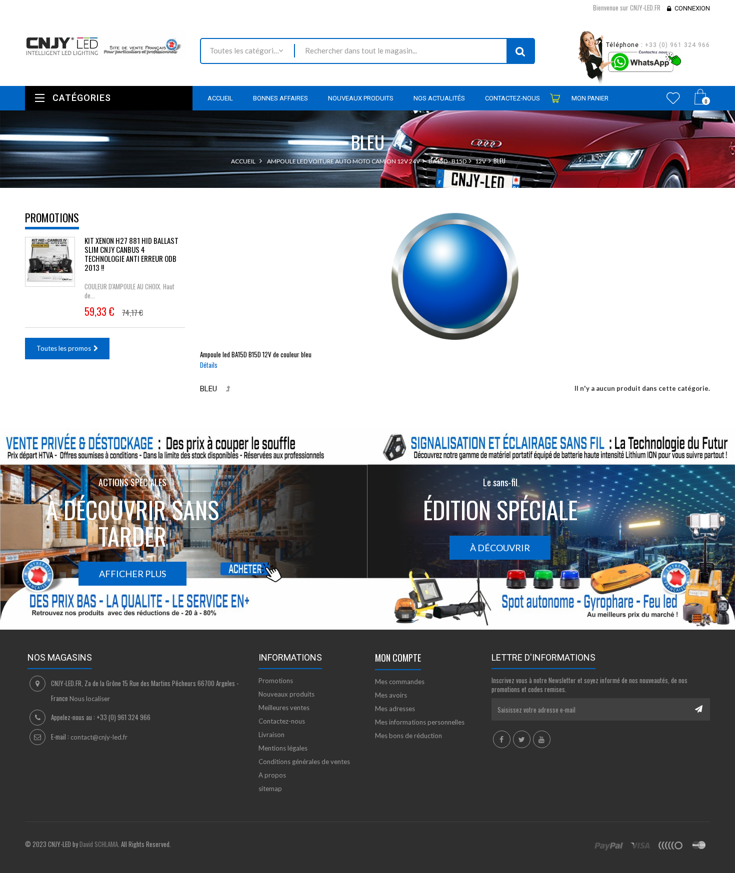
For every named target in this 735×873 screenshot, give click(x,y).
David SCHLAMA (99, 844)
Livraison (271, 735)
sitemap (270, 789)
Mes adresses (395, 709)
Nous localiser (90, 699)
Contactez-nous (281, 721)
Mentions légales (283, 748)
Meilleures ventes (284, 708)
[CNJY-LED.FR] (105, 45)
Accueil (243, 161)
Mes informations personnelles (419, 722)
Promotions (52, 217)
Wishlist (673, 97)
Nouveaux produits (286, 694)
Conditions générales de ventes (304, 762)
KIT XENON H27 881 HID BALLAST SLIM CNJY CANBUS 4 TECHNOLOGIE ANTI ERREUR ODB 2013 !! (131, 254)
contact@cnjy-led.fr (99, 737)
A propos (272, 775)
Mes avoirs (391, 695)
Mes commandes (399, 682)
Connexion (692, 8)
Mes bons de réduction (408, 736)
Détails (209, 365)
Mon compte (398, 657)
